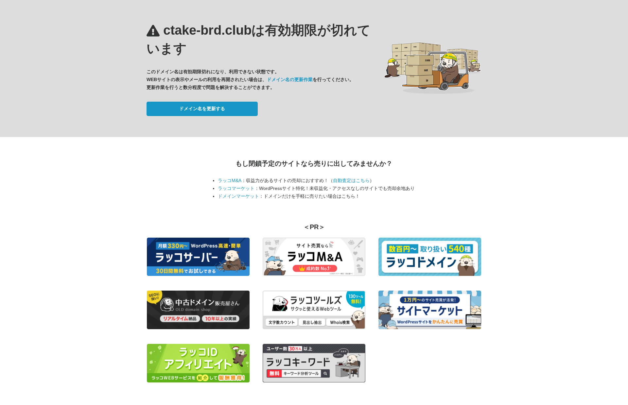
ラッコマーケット (236, 188)
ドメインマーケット (238, 196)
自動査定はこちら (351, 180)
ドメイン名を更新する (202, 108)
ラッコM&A (229, 180)
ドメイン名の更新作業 (290, 79)
